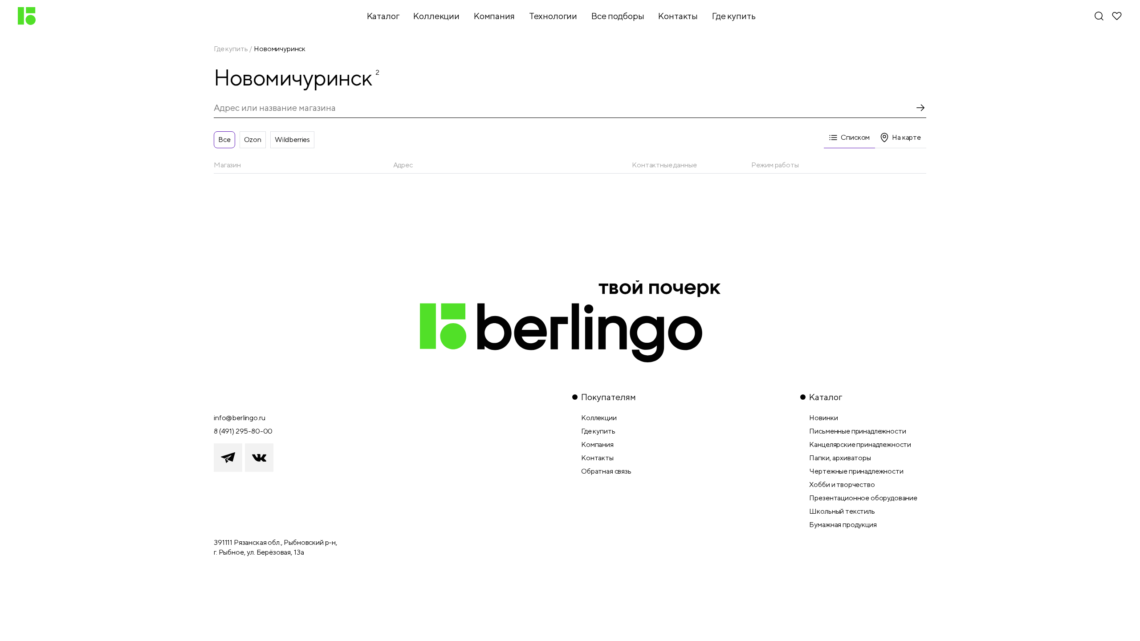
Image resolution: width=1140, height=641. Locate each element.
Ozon (252, 139)
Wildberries (292, 139)
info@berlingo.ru (239, 418)
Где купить (231, 49)
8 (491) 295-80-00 (243, 431)
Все (224, 139)
